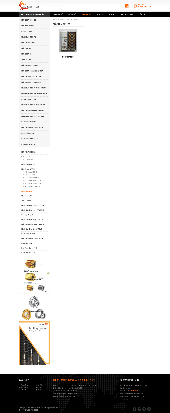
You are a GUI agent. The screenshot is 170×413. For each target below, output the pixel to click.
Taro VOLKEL (26, 60)
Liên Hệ (38, 390)
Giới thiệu (72, 14)
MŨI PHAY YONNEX (28, 26)
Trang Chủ (24, 385)
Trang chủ (56, 19)
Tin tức (112, 14)
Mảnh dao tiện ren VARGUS (32, 116)
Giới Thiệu (39, 385)
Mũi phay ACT (26, 48)
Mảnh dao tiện (74, 19)
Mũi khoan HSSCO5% (29, 65)
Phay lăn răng (27, 133)
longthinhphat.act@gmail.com (67, 394)
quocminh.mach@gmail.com (134, 394)
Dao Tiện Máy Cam (28, 99)
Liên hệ (142, 14)
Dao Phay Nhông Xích (30, 139)
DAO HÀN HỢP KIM (28, 144)
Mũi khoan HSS (27, 54)
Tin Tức (23, 390)
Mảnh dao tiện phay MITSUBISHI (34, 93)
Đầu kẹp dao (26, 31)
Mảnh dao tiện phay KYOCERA (33, 88)
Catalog (38, 387)
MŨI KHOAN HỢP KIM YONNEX (32, 110)
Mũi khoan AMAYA (28, 43)
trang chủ (58, 14)
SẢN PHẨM (86, 14)
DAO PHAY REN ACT (28, 122)
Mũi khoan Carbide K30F (31, 76)
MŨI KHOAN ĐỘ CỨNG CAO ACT (33, 127)
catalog (100, 14)
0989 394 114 (144, 6)
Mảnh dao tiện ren (29, 37)
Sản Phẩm (24, 387)
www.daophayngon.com (67, 396)
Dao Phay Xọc (127, 14)
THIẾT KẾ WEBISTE (26, 410)
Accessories (29, 160)
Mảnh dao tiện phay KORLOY (33, 105)
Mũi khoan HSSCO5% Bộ (31, 82)
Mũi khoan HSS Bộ (28, 20)
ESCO (36, 410)
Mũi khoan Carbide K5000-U (32, 71)
